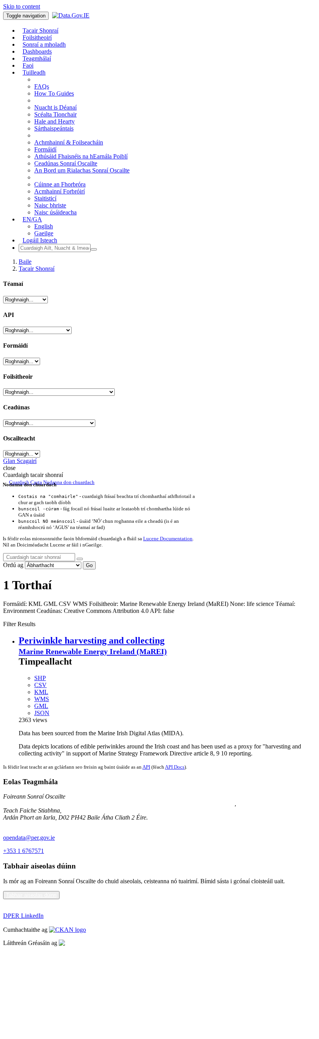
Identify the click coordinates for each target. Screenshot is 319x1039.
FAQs (41, 86)
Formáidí (45, 149)
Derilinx (108, 943)
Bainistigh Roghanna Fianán (38, 982)
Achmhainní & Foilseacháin (68, 142)
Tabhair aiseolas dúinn (31, 895)
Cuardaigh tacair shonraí (33, 475)
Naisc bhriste (50, 205)
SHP (40, 678)
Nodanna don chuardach (69, 482)
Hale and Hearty (54, 121)
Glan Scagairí (20, 461)
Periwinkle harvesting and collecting (92, 640)
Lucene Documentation (168, 538)
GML (41, 706)
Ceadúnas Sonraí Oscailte (65, 163)
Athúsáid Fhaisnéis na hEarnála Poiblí (81, 156)
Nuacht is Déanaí (55, 107)
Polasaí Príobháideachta (32, 956)
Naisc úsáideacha (55, 212)
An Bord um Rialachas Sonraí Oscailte (82, 170)
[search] (80, 559)
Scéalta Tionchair (55, 114)
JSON (41, 713)
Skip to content (21, 6)
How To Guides (54, 93)
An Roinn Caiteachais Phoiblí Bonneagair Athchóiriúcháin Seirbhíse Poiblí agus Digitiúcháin (119, 803)
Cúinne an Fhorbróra (60, 184)
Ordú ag (13, 565)
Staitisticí (45, 198)
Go (89, 565)
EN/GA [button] (32, 219)
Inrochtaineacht (22, 995)
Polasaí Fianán (21, 969)
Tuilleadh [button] (34, 72)
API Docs (174, 767)
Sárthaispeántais (54, 128)
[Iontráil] (94, 249)
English (43, 226)
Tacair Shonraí (36, 268)
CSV (40, 685)
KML (41, 692)
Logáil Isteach (40, 240)
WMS (41, 699)
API (146, 767)
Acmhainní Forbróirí (59, 191)
